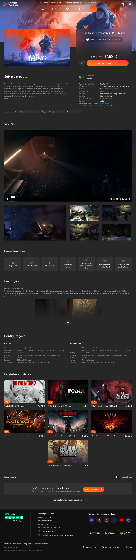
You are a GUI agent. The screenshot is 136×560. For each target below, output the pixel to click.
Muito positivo (105, 103)
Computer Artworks (119, 94)
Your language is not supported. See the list (115, 86)
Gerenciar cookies (10, 547)
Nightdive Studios (106, 94)
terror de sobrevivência (32, 112)
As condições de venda (46, 514)
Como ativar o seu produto (109, 89)
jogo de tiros (60, 112)
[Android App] (110, 533)
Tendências (44, 3)
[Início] (10, 4)
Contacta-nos (43, 524)
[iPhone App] (94, 533)
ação (19, 112)
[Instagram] (106, 520)
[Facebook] (114, 520)
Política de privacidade (46, 517)
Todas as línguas (126, 477)
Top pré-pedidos (56, 3)
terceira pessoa (72, 112)
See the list (104, 84)
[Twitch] (129, 520)
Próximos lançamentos (73, 3)
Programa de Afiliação (45, 521)
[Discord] (92, 520)
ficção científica (47, 112)
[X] (99, 520)
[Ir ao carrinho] (122, 4)
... (80, 112)
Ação (102, 101)
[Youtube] (121, 520)
